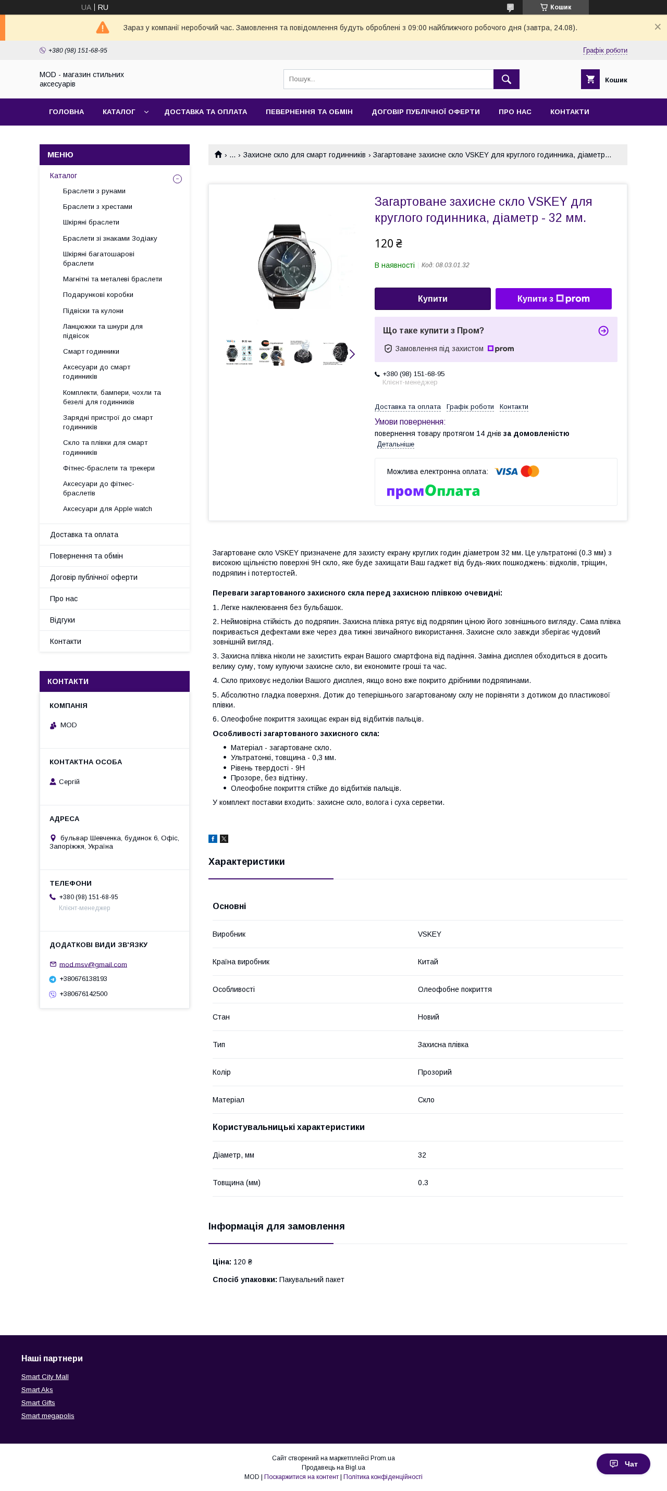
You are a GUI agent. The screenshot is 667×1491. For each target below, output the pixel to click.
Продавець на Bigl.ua (333, 1467)
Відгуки (62, 620)
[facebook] (212, 840)
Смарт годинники (91, 351)
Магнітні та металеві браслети (112, 279)
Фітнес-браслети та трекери (109, 468)
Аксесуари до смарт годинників (96, 371)
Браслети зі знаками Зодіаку (110, 238)
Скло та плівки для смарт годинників (105, 447)
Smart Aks (37, 1390)
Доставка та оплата (205, 112)
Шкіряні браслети (91, 222)
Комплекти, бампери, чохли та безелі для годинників (112, 397)
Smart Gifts (38, 1403)
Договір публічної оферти (426, 112)
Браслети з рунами (94, 191)
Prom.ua (382, 1458)
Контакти (569, 112)
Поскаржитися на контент (301, 1477)
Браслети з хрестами (97, 206)
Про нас (515, 112)
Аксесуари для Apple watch (107, 509)
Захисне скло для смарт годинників (304, 155)
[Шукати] (506, 79)
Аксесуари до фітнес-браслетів (98, 488)
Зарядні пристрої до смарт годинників (108, 422)
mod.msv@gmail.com (93, 964)
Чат (631, 1464)
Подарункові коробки (98, 295)
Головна (66, 112)
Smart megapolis (48, 1416)
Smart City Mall (45, 1377)
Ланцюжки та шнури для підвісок (103, 331)
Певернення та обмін (309, 112)
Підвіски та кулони (93, 311)
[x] (224, 840)
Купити (433, 298)
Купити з (535, 298)
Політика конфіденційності (383, 1477)
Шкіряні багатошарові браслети (98, 258)
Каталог (119, 112)
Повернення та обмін (86, 556)
